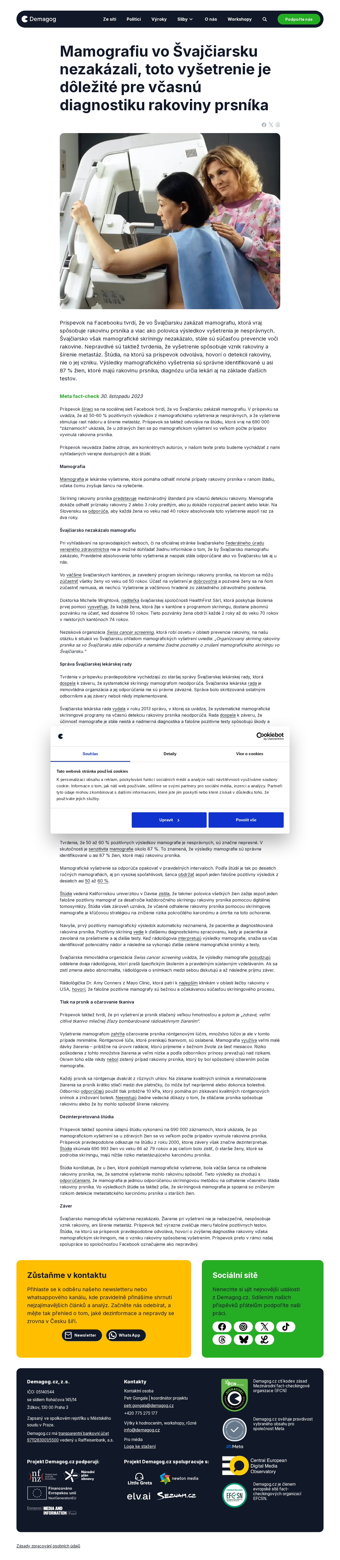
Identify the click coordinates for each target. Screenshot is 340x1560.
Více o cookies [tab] (249, 753)
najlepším (188, 982)
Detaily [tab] (170, 753)
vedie (138, 931)
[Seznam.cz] (176, 1496)
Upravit (166, 820)
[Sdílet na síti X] (271, 124)
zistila (164, 893)
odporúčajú (92, 1091)
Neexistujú (126, 1097)
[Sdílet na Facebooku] (264, 124)
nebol (112, 1059)
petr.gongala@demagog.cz (149, 1405)
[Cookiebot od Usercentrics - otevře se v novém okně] (260, 736)
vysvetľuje (97, 606)
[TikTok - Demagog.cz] (285, 1326)
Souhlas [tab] (90, 753)
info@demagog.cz (142, 1430)
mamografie (121, 849)
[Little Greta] (140, 1478)
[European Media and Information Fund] (51, 1510)
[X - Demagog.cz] (264, 1326)
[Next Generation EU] (51, 1493)
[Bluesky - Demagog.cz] (243, 1339)
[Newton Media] (179, 1478)
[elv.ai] (138, 1495)
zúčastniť (69, 581)
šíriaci (87, 409)
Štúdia (66, 893)
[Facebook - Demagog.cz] (222, 1326)
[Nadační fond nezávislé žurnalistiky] (43, 1475)
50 (87, 880)
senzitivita (98, 849)
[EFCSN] (234, 1494)
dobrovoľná (205, 581)
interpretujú (189, 938)
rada (252, 683)
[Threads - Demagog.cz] (222, 1339)
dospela (67, 683)
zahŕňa (118, 1033)
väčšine (74, 574)
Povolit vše (246, 820)
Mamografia (72, 479)
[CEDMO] (254, 1465)
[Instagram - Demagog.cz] (243, 1326)
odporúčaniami (75, 1180)
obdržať (186, 874)
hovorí (78, 989)
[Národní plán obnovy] (79, 1475)
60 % (102, 880)
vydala (118, 708)
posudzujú (259, 957)
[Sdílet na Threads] (277, 124)
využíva (249, 1040)
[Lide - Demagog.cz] (264, 1339)
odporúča (98, 511)
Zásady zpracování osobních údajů (48, 1546)
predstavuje (125, 498)
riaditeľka (130, 600)
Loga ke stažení (140, 1446)
